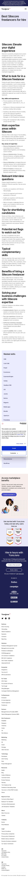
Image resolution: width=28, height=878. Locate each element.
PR (2, 742)
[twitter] (2, 618)
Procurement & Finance (7, 683)
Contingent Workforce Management (10, 691)
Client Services (5, 749)
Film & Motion (4, 733)
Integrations (4, 669)
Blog (2, 772)
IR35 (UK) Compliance (6, 658)
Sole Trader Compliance (7, 660)
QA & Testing (4, 758)
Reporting (3, 639)
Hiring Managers (5, 688)
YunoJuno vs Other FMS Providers (9, 790)
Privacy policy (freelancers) (8, 836)
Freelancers (4, 705)
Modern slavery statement (7, 838)
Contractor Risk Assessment (8, 804)
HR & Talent (4, 681)
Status (3, 792)
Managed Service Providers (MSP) (9, 711)
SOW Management (6, 653)
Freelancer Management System (9, 645)
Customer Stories (5, 777)
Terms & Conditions (6, 831)
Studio (3, 728)
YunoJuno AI (4, 672)
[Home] (5, 9)
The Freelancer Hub (6, 785)
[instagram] (6, 618)
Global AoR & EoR (5, 663)
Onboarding (4, 629)
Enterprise (3, 697)
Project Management (6, 763)
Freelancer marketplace (7, 650)
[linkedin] (9, 618)
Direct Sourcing (5, 626)
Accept (14, 448)
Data (2, 761)
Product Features (5, 780)
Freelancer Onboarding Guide (8, 787)
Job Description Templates (8, 806)
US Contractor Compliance (7, 655)
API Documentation (6, 674)
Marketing (3, 739)
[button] (25, 9)
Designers (3, 723)
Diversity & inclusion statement (8, 841)
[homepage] (8, 614)
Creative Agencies (5, 702)
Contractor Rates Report (7, 799)
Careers (3, 815)
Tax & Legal (4, 686)
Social (2, 744)
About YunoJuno (5, 813)
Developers (4, 756)
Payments (3, 634)
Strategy (3, 747)
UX (2, 730)
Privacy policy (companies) (7, 833)
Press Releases (5, 824)
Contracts (3, 636)
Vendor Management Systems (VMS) (10, 714)
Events (3, 822)
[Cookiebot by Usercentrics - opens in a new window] (20, 424)
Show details (19, 443)
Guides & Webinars (5, 775)
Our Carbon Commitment (7, 843)
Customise (13, 453)
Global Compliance (5, 631)
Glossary (3, 782)
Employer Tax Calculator (7, 801)
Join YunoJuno (20, 574)
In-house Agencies (5, 700)
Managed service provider (7, 648)
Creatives (3, 725)
